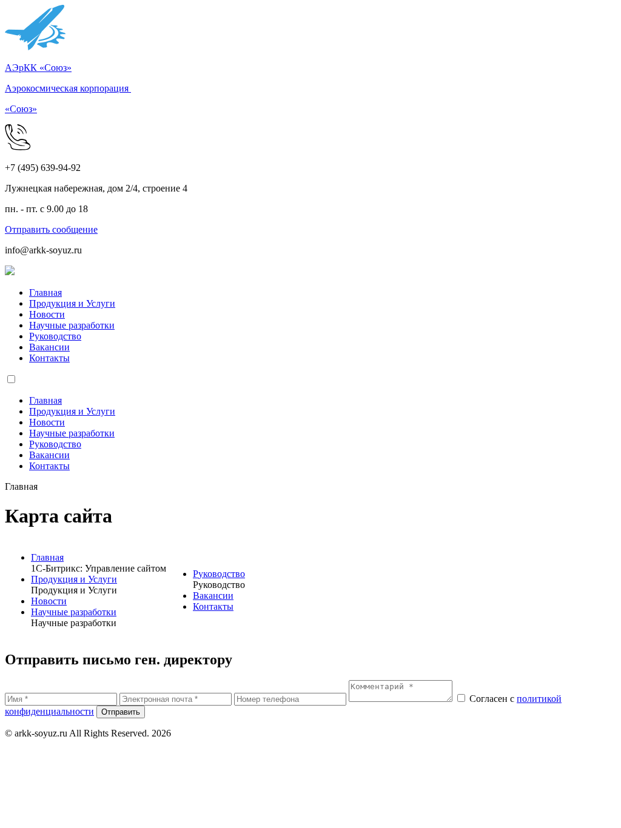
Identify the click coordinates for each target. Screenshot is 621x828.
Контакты (49, 358)
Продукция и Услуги (72, 303)
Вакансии (49, 347)
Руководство (55, 336)
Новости (47, 314)
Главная (45, 292)
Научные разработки (72, 325)
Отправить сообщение (51, 229)
